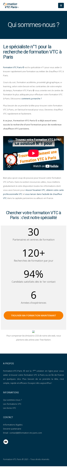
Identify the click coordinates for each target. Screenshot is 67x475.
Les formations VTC (12, 404)
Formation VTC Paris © (13, 67)
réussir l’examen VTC (35, 190)
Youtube (5, 441)
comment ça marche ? (31, 98)
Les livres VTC (9, 408)
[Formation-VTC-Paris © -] (11, 5)
